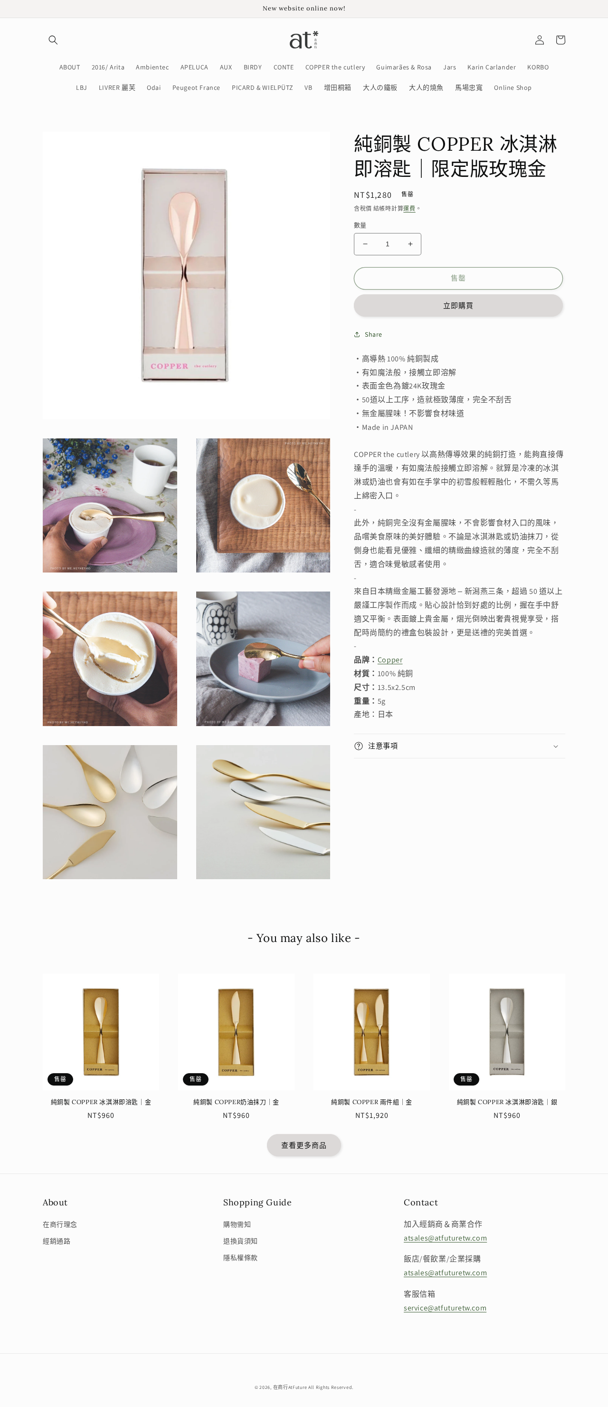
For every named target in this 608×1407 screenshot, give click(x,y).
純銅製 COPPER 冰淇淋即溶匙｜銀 (507, 1102)
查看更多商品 (304, 1145)
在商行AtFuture (290, 1387)
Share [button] (373, 334)
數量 (360, 225)
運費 (409, 208)
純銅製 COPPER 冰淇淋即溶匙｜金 (101, 1102)
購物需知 (237, 1224)
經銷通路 (56, 1241)
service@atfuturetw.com (445, 1308)
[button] (53, 39)
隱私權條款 (240, 1257)
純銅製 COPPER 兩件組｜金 (371, 1102)
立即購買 (458, 305)
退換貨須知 (240, 1241)
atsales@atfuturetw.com (445, 1238)
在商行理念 (60, 1224)
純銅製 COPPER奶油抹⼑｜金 (236, 1102)
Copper (390, 660)
